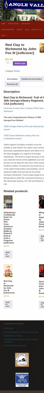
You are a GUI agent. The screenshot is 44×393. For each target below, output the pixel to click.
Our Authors (13, 24)
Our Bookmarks (7, 30)
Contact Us (36, 30)
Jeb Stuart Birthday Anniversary (15, 345)
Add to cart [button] (8, 254)
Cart (2, 36)
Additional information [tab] (31, 79)
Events (20, 30)
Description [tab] (12, 79)
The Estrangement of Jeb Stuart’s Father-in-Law (21, 332)
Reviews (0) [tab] (12, 84)
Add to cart (20, 63)
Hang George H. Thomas (13, 336)
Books (17, 71)
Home (3, 24)
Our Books (25, 24)
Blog (27, 30)
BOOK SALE (9, 328)
